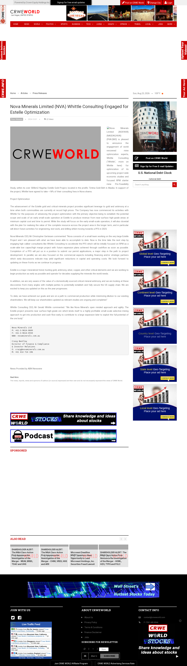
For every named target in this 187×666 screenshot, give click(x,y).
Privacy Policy (90, 622)
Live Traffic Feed (31, 624)
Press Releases (40, 93)
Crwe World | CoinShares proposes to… (31, 636)
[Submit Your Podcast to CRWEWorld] (63, 435)
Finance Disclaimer (93, 632)
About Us (88, 617)
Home (15, 24)
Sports (64, 24)
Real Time (30, 658)
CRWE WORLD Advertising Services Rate (116, 663)
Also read (18, 539)
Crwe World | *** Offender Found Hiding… (31, 654)
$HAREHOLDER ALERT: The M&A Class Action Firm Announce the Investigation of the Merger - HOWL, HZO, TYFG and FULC (113, 558)
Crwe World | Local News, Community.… (30, 630)
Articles (24, 93)
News (26, 24)
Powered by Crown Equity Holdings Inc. (32, 2)
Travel (137, 24)
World (37, 24)
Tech (88, 24)
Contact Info (148, 610)
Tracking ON (39, 658)
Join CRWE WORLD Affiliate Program (71, 663)
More (169, 24)
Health (111, 24)
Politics (49, 24)
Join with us (20, 610)
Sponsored (18, 450)
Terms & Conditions (93, 627)
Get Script (22, 658)
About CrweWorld (96, 610)
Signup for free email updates (71, 2)
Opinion (123, 24)
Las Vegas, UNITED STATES (22, 15)
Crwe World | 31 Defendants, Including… (31, 648)
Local (148, 24)
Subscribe (109, 656)
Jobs (160, 24)
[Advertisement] (93, 69)
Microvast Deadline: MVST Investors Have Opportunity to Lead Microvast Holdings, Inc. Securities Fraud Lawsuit (83, 558)
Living (99, 24)
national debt (155, 179)
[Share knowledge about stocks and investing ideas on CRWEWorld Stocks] (63, 419)
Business (76, 24)
